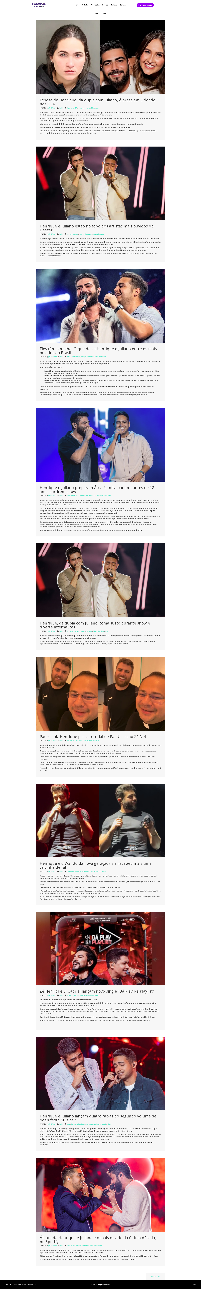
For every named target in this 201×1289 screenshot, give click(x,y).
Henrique (80, 108)
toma (106, 631)
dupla (68, 108)
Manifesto (89, 1124)
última (100, 1246)
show (109, 495)
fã (75, 871)
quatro (99, 1124)
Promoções (95, 5)
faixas (68, 1124)
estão (80, 234)
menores (96, 495)
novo (85, 995)
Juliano (86, 108)
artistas (69, 234)
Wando (104, 871)
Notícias (114, 5)
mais (94, 234)
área (71, 495)
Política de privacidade (100, 1285)
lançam (81, 995)
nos (89, 108)
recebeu (96, 871)
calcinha (69, 871)
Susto (102, 631)
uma (100, 871)
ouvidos (98, 234)
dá (67, 995)
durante (77, 631)
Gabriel (71, 995)
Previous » (155, 1276)
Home (77, 5)
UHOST (195, 1285)
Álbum (68, 1246)
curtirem (75, 495)
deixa (72, 357)
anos (68, 495)
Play (88, 995)
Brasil (68, 357)
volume (109, 1124)
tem (105, 357)
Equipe (105, 5)
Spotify (96, 1246)
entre (78, 357)
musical (94, 1124)
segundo (104, 1124)
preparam (105, 495)
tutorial (95, 740)
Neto (76, 740)
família (81, 495)
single (96, 995)
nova (92, 871)
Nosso (80, 740)
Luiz (74, 740)
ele (73, 871)
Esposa (73, 108)
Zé (98, 740)
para (100, 495)
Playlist (92, 995)
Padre (84, 740)
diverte (69, 631)
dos (77, 234)
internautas (89, 631)
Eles (75, 357)
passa (90, 740)
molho (96, 357)
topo (102, 234)
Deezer (74, 234)
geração (78, 871)
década (73, 1246)
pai (87, 740)
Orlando (93, 108)
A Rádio (85, 5)
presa (97, 108)
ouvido (91, 1246)
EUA (76, 108)
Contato (123, 5)
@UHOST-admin (52, 108)
